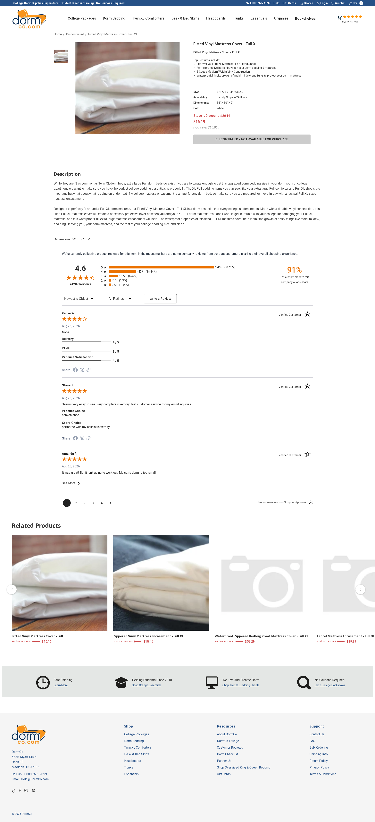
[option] (54, 682)
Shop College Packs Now (330, 685)
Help (276, 3)
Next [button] (360, 589)
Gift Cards (289, 3)
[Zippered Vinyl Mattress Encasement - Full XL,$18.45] (161, 583)
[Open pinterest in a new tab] (34, 790)
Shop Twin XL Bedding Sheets (240, 685)
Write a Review (160, 298)
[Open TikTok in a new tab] (13, 790)
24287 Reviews (84, 284)
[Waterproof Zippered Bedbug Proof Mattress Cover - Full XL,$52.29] (263, 583)
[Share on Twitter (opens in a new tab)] (82, 370)
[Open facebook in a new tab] (20, 790)
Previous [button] (12, 589)
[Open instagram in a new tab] (26, 790)
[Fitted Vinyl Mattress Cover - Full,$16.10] (59, 583)
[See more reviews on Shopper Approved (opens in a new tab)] (88, 370)
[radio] (187, 267)
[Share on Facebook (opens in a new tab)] (75, 370)
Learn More (61, 685)
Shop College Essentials (146, 685)
